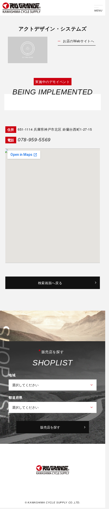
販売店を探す (50, 427)
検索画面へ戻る (50, 282)
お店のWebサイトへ (78, 40)
